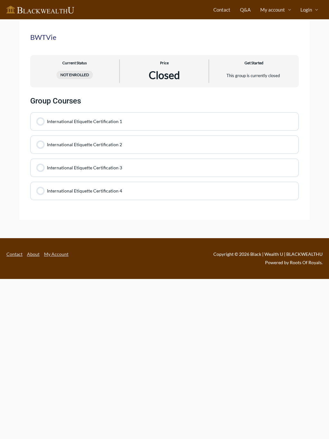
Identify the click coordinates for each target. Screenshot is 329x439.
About (33, 254)
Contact (221, 10)
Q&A (245, 10)
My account (272, 10)
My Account (56, 254)
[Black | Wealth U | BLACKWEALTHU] (40, 9)
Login (306, 10)
